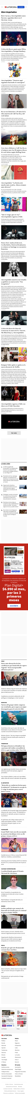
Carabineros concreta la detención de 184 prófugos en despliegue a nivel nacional (12, 697)
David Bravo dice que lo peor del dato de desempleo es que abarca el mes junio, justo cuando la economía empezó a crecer (13, 729)
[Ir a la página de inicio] (11, 7)
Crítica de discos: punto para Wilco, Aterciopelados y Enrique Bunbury (13, 50)
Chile (2, 661)
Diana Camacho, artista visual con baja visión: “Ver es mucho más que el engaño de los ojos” (14, 970)
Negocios (4, 702)
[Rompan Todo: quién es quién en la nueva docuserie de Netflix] (14, 393)
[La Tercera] (8, 1027)
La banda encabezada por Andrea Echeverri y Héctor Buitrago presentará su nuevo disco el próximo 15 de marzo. (12, 410)
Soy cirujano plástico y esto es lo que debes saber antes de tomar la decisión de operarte (13, 777)
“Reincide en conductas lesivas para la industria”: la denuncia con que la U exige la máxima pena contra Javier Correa (13, 788)
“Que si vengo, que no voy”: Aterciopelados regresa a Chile (11, 216)
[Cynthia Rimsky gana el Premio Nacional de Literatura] (14, 882)
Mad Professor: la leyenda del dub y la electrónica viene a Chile (11, 900)
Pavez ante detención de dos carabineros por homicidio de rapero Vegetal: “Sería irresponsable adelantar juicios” (14, 667)
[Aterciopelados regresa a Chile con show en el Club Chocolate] (14, 421)
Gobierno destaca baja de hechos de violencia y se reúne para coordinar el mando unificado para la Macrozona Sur (14, 690)
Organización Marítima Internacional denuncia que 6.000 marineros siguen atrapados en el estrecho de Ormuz (10, 488)
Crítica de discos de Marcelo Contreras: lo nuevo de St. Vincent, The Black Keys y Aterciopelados (13, 330)
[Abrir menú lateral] (2, 7)
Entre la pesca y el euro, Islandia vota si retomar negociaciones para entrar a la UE (13, 932)
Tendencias (4, 743)
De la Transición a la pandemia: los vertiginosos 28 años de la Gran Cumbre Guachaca (12, 894)
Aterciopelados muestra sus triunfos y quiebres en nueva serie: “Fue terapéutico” (13, 282)
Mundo (3, 906)
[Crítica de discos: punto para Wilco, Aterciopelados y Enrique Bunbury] (14, 70)
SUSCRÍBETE (14, 606)
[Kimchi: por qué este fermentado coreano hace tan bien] (14, 959)
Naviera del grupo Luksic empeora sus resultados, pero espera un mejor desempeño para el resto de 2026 (13, 707)
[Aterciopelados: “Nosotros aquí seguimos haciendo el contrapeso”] (14, 101)
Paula (3, 945)
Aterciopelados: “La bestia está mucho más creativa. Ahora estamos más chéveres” (13, 185)
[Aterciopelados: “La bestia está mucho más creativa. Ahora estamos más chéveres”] (14, 204)
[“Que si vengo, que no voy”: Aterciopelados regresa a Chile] (14, 232)
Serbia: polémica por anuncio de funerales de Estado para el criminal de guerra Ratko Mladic (13, 910)
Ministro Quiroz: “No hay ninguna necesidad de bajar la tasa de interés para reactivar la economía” (13, 737)
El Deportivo (5, 783)
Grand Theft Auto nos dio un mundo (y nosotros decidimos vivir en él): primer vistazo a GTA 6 (13, 834)
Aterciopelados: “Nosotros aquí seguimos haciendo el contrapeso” (13, 81)
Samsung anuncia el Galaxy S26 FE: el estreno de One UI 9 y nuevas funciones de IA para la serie (14, 862)
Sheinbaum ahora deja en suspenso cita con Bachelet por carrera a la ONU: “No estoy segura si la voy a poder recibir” (11, 504)
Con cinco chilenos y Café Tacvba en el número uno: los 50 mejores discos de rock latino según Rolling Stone (14, 150)
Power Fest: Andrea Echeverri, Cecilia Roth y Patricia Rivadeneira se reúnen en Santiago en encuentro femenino (13, 246)
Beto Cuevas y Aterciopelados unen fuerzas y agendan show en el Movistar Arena (13, 18)
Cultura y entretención (8, 869)
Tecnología (4, 829)
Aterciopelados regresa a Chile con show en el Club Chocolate (13, 405)
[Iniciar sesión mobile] (26, 7)
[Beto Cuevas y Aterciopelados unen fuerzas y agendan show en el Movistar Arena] (14, 39)
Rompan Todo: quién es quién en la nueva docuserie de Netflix (13, 366)
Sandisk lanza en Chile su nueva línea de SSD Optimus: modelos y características (14, 856)
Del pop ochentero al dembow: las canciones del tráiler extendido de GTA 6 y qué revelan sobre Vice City (13, 748)
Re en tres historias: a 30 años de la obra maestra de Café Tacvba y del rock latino (13, 114)
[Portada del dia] (14, 574)
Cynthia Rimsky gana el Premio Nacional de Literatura (12, 872)
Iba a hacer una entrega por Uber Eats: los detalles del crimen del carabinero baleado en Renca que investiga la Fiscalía (10, 513)
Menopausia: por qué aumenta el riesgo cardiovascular (12, 977)
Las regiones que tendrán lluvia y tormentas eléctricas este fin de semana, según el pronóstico (13, 770)
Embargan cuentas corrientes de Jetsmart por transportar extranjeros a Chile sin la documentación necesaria (10, 497)
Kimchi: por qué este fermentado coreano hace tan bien (12, 949)
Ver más (14, 433)
